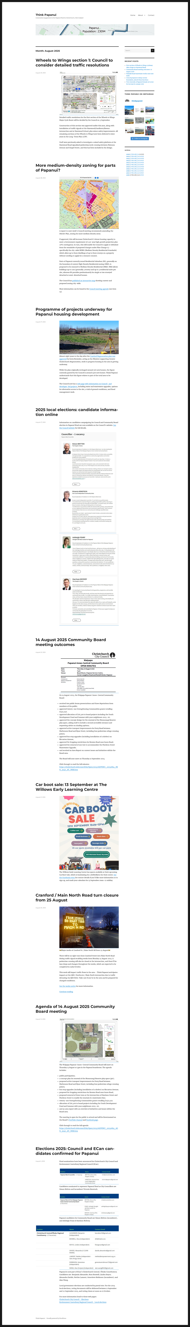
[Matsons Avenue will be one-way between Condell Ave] (149, 130)
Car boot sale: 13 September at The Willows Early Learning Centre (71, 787)
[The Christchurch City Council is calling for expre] (149, 120)
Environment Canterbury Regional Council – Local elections (82, 1302)
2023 (127, 160)
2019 (127, 169)
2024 (128, 158)
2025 (128, 156)
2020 (128, 167)
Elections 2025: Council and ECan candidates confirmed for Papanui (75, 1151)
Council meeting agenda (98, 289)
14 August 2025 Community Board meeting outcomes (71, 642)
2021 (127, 165)
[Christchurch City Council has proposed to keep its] (129, 120)
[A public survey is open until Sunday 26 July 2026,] (139, 130)
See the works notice (67, 986)
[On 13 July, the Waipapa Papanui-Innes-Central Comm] (129, 130)
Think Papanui (46, 14)
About (140, 15)
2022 (128, 162)
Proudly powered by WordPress (56, 1318)
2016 (127, 175)
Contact (151, 15)
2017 (127, 173)
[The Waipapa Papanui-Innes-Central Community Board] (139, 120)
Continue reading (66, 992)
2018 (127, 171)
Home (132, 15)
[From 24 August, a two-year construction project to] (149, 110)
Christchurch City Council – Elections (74, 1299)
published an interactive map (83, 281)
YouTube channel (76, 1120)
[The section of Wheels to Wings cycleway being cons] (129, 110)
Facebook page (92, 1120)
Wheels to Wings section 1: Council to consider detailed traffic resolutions (74, 62)
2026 (128, 154)
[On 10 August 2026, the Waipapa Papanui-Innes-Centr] (139, 110)
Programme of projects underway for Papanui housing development (74, 312)
